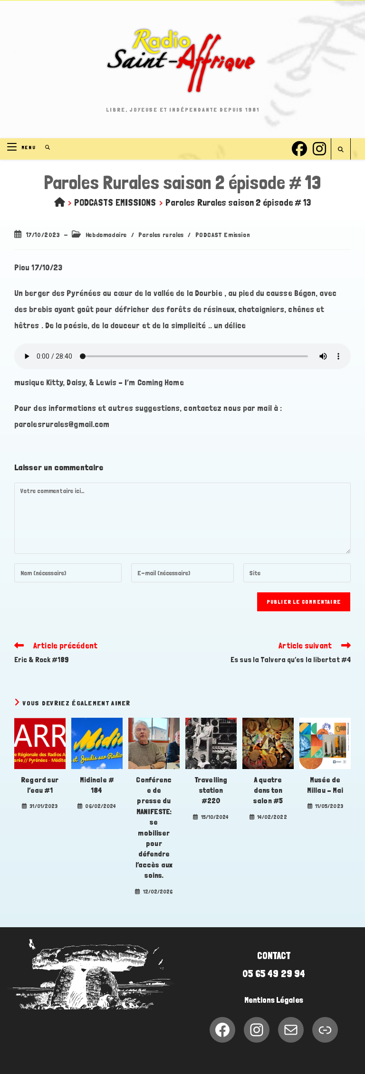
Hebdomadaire (106, 234)
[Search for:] (44, 147)
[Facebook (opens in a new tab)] (299, 147)
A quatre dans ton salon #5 (268, 790)
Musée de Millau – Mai (325, 785)
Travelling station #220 (211, 790)
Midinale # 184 (97, 785)
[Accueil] (59, 202)
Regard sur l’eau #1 (39, 785)
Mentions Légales (273, 1000)
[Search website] (340, 149)
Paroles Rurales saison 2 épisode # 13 (238, 202)
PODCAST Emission (222, 234)
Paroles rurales (161, 234)
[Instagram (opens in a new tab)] (319, 147)
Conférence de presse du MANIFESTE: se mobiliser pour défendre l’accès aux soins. (154, 827)
